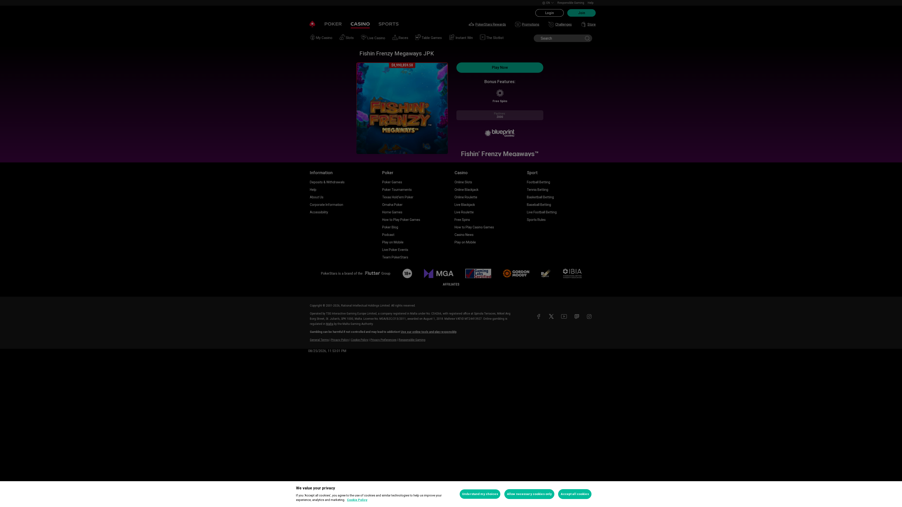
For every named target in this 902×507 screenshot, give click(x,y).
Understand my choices (480, 494)
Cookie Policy (357, 500)
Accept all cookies (575, 494)
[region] (451, 494)
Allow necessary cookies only (529, 494)
